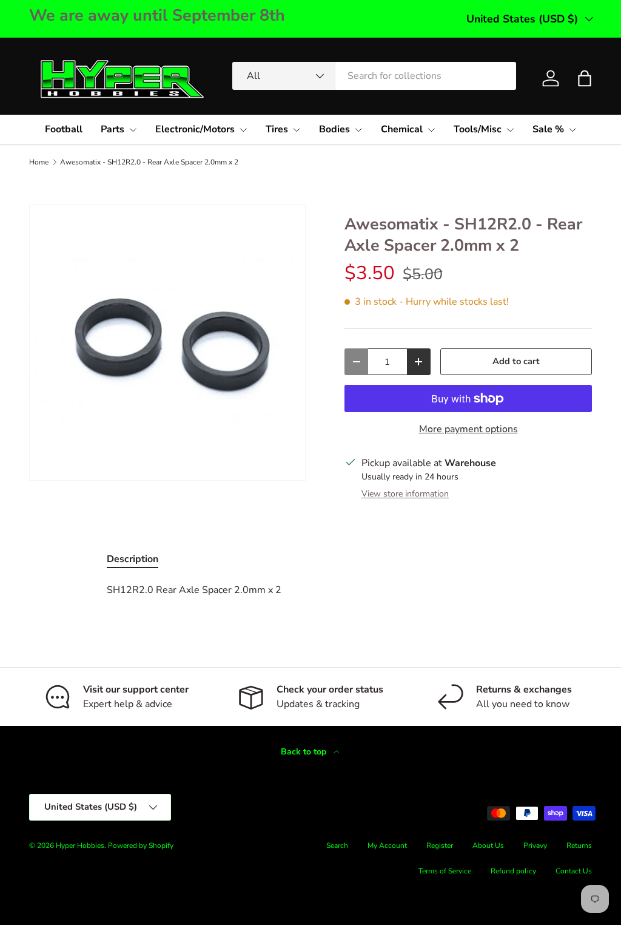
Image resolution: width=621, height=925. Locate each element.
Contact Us (574, 871)
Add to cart (516, 361)
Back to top (305, 751)
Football (63, 129)
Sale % (548, 129)
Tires (277, 129)
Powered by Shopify (140, 845)
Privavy (535, 845)
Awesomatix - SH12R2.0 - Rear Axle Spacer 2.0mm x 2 (149, 162)
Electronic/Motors (195, 129)
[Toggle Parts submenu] (133, 130)
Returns (579, 845)
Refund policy (513, 871)
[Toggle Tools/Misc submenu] (510, 130)
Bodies (334, 129)
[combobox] (374, 76)
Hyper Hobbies (80, 845)
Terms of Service (444, 871)
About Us (488, 845)
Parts (112, 129)
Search (337, 845)
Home (39, 162)
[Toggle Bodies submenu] (358, 130)
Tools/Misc (478, 129)
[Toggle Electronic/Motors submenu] (243, 130)
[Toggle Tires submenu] (296, 130)
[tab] (132, 559)
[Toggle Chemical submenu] (431, 130)
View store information (405, 494)
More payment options (468, 429)
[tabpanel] (310, 590)
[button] (584, 78)
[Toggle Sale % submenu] (572, 130)
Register (439, 845)
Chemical (402, 129)
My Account (387, 845)
